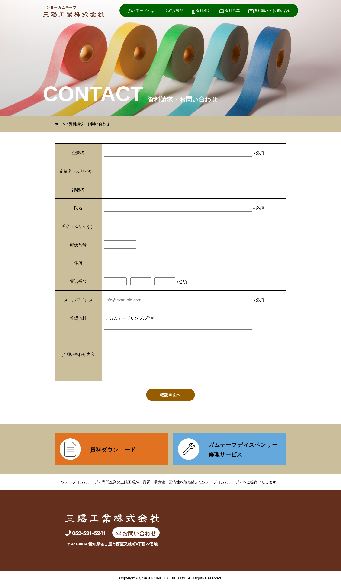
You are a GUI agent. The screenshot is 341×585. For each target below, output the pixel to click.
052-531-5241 (89, 533)
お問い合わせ (139, 533)
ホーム (60, 123)
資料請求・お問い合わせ (89, 123)
